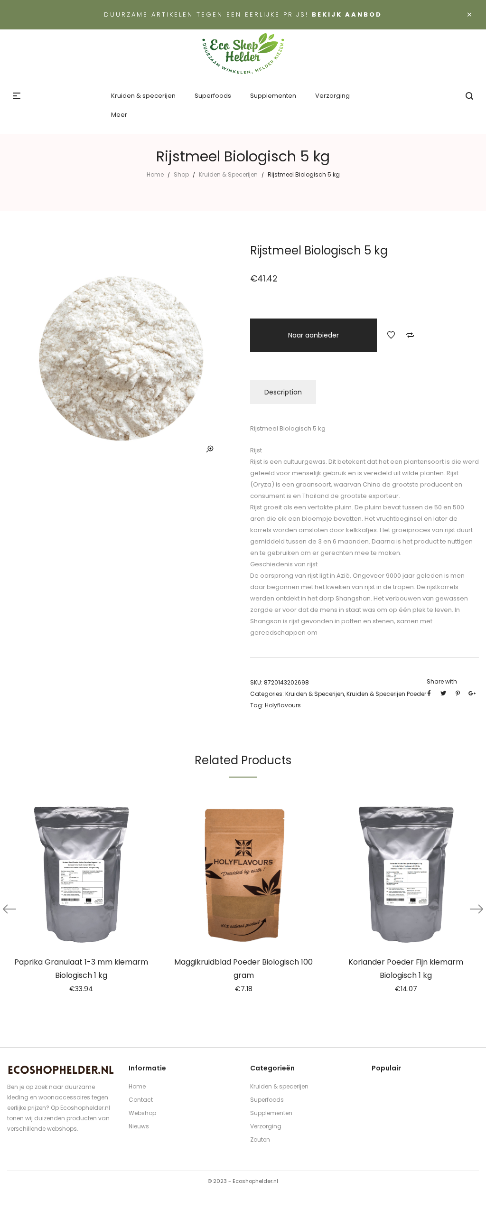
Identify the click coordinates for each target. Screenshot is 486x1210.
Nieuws (139, 1126)
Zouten (260, 1139)
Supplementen (271, 1113)
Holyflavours (283, 705)
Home (155, 174)
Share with (442, 681)
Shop (181, 174)
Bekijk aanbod (347, 14)
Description (283, 392)
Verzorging (265, 1126)
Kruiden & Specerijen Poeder (386, 694)
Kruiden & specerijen (279, 1086)
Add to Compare (410, 335)
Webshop (142, 1113)
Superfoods (267, 1100)
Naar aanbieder (313, 335)
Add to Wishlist (391, 335)
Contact (141, 1100)
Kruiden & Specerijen (228, 174)
